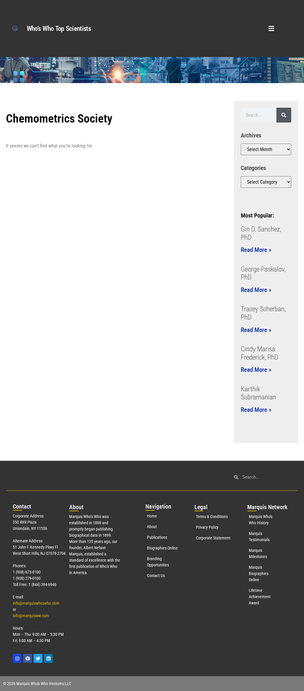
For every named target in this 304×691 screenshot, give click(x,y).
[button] (271, 29)
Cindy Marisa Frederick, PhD (259, 353)
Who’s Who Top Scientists (59, 29)
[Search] (283, 115)
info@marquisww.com (31, 615)
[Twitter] (38, 658)
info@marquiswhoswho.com (36, 603)
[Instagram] (17, 658)
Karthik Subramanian (258, 393)
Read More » (256, 249)
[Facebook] (27, 658)
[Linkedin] (48, 658)
